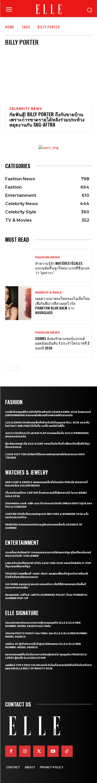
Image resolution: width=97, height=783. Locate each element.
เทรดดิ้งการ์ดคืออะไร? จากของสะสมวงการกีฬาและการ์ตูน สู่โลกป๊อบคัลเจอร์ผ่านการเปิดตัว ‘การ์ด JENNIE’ (48, 554)
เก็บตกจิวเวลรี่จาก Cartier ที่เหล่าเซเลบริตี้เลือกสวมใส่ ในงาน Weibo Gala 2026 (46, 494)
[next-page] (16, 367)
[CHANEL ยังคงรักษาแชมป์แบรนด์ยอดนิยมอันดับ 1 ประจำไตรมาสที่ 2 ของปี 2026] (18, 341)
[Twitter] (38, 751)
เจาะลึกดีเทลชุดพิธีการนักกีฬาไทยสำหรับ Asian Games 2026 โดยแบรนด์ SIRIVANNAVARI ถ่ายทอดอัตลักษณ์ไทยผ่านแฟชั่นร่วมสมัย (48, 413)
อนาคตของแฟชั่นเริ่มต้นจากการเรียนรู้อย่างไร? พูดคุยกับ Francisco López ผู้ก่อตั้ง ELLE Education (46, 656)
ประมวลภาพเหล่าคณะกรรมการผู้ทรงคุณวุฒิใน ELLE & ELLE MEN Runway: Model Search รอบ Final (42, 624)
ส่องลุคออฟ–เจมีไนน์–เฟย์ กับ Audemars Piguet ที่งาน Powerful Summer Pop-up (46, 596)
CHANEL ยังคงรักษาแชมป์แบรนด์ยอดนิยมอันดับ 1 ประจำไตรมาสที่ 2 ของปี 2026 (62, 343)
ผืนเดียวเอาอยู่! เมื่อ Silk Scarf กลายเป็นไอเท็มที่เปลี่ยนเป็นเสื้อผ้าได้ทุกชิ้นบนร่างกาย (47, 445)
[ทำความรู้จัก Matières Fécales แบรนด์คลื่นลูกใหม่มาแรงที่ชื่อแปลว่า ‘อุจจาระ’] (18, 265)
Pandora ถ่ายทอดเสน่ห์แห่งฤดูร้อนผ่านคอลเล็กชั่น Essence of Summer (43, 526)
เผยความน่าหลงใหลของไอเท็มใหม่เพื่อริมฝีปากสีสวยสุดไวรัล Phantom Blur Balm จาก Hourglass (62, 305)
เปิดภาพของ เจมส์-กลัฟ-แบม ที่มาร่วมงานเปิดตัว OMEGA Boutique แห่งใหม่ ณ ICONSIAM (48, 505)
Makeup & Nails (48, 292)
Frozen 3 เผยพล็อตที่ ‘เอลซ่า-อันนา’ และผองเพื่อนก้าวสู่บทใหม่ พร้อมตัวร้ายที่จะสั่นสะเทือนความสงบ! (46, 575)
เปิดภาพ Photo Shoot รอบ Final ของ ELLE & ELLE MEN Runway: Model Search (46, 635)
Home (9, 26)
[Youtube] (53, 751)
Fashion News (47, 257)
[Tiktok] (67, 751)
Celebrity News (25, 108)
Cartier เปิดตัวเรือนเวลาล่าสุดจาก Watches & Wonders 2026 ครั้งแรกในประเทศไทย (46, 515)
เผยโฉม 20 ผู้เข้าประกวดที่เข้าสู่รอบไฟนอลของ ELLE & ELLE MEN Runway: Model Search (43, 645)
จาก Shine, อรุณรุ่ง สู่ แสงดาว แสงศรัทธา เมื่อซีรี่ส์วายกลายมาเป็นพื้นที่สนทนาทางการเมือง (45, 586)
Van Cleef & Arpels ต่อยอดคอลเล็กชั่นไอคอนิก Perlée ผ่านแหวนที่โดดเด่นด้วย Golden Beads (46, 483)
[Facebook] (11, 751)
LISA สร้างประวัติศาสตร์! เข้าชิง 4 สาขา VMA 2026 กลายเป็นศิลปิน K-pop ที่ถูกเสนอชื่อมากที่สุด (48, 564)
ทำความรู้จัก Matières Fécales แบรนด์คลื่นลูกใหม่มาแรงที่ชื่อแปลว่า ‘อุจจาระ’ (62, 267)
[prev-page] (8, 367)
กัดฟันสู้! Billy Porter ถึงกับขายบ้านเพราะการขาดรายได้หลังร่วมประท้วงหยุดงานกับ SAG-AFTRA (47, 119)
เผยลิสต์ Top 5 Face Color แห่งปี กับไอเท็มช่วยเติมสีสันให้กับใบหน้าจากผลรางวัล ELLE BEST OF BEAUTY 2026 (48, 666)
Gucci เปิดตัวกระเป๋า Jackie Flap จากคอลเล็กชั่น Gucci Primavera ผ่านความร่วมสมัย (47, 434)
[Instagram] (25, 751)
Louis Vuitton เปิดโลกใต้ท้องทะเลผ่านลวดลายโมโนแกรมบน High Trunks (45, 456)
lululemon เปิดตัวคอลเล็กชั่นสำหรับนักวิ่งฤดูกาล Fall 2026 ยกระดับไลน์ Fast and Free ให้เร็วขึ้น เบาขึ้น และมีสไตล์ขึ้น (47, 424)
